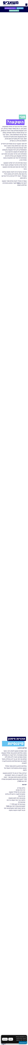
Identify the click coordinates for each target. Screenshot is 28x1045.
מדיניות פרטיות (23, 1042)
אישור (10, 1039)
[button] (26, 5)
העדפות (5, 1039)
